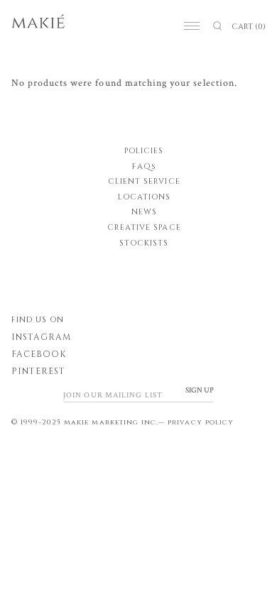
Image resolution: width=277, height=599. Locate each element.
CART (249, 26)
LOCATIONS (144, 197)
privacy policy (201, 422)
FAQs (144, 166)
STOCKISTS (143, 243)
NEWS (144, 212)
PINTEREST (38, 371)
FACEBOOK (38, 354)
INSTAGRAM (41, 337)
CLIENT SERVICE (144, 181)
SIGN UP (199, 391)
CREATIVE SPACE (144, 227)
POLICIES (143, 150)
